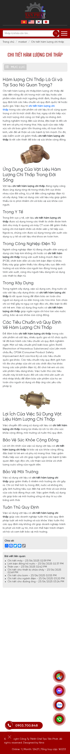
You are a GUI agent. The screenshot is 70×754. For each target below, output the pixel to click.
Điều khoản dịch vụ (15, 679)
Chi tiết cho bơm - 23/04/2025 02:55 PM (32, 575)
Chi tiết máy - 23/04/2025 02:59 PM (29, 560)
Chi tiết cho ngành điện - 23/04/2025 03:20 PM (36, 578)
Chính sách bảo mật (15, 684)
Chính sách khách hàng (17, 700)
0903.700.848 (26, 725)
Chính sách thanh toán (17, 690)
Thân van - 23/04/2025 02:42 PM (27, 567)
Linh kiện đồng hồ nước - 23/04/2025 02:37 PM (36, 564)
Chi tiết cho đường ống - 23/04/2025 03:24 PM (36, 581)
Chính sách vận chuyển (17, 695)
